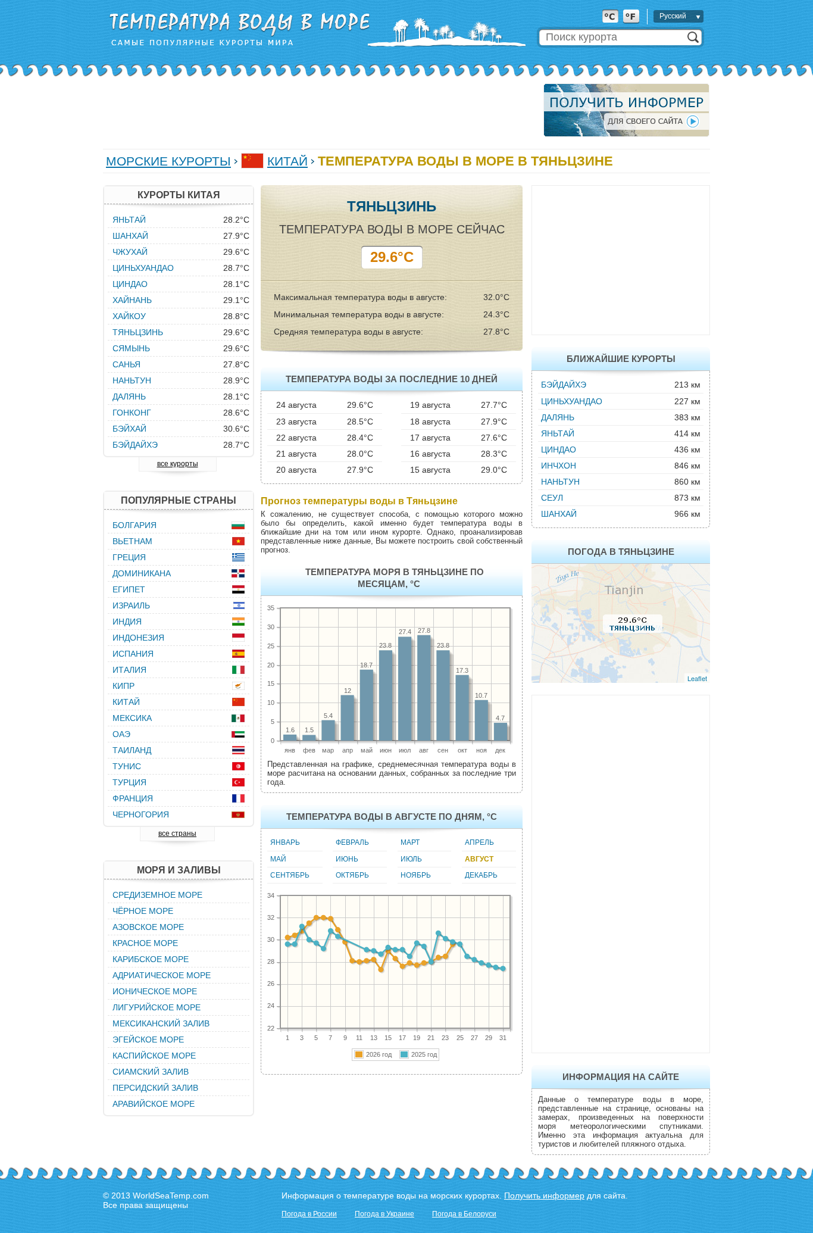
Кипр (123, 686)
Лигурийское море (156, 1007)
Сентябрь (289, 875)
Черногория (140, 814)
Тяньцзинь (137, 332)
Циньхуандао (571, 401)
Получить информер (544, 1195)
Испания (133, 653)
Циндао (558, 449)
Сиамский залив (150, 1071)
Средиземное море (157, 895)
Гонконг (131, 412)
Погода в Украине (384, 1214)
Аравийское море (153, 1104)
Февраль (352, 842)
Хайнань (132, 300)
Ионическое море (154, 991)
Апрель (479, 842)
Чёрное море (142, 911)
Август (479, 859)
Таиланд (131, 750)
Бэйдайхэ (563, 384)
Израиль (131, 605)
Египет (128, 589)
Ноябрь (416, 875)
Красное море (145, 943)
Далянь (557, 417)
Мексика (132, 718)
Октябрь (352, 875)
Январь (285, 842)
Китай (287, 161)
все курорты (177, 464)
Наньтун (560, 481)
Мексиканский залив (160, 1023)
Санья (126, 364)
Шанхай (559, 514)
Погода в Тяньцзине (621, 552)
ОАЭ (121, 734)
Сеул (552, 497)
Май (278, 859)
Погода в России (309, 1214)
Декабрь (481, 875)
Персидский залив (155, 1087)
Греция (129, 557)
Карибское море (150, 959)
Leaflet (697, 678)
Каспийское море (154, 1055)
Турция (129, 782)
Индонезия (138, 637)
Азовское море (148, 927)
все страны (177, 833)
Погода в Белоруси (464, 1214)
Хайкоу (129, 316)
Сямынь (131, 348)
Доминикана (141, 573)
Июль (411, 859)
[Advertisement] (319, 110)
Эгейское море (148, 1039)
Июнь (347, 859)
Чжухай (130, 252)
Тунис (126, 766)
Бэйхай (129, 428)
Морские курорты (168, 161)
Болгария (134, 525)
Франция (132, 798)
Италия (129, 670)
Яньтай (557, 433)
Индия (127, 621)
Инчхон (558, 465)
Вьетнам (132, 541)
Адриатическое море (161, 975)
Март (410, 842)
